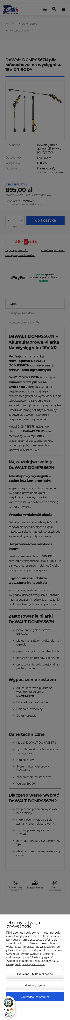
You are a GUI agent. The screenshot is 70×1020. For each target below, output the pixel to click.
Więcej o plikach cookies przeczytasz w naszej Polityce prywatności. (32, 962)
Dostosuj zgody (35, 985)
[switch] (8, 1014)
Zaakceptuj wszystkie (35, 996)
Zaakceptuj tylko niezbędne (35, 973)
